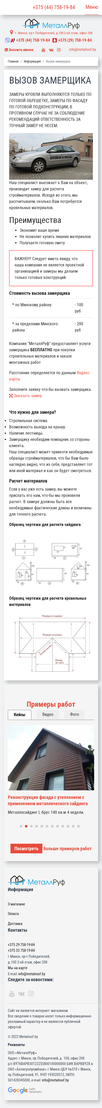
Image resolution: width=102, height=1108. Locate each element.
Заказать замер (27, 395)
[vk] (51, 48)
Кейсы (19, 714)
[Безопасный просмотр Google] (51, 1090)
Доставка (15, 924)
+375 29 (21, 945)
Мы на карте (17, 968)
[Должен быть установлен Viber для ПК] (7, 40)
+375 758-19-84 (33, 40)
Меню (92, 7)
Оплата (13, 914)
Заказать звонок (20, 50)
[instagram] (59, 48)
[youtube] (43, 48)
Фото (74, 714)
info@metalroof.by (82, 49)
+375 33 (21, 950)
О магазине (16, 904)
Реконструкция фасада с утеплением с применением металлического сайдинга (48, 800)
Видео (47, 714)
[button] (21, 826)
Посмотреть (26, 848)
